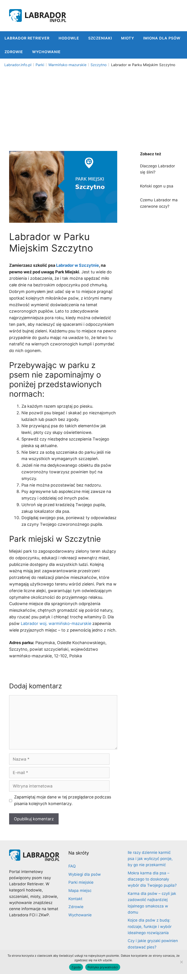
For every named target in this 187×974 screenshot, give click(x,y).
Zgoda (76, 967)
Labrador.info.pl (17, 64)
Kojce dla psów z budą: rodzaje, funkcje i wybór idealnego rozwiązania (149, 926)
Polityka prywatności (103, 967)
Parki (40, 64)
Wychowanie (46, 51)
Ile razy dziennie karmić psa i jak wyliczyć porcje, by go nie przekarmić (150, 858)
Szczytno (99, 64)
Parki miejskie (81, 882)
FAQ (72, 866)
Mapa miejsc (79, 890)
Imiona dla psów (161, 38)
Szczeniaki (100, 38)
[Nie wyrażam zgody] (181, 962)
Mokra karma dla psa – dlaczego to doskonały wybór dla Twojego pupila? (152, 879)
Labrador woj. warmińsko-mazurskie (56, 623)
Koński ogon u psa (156, 186)
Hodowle (69, 38)
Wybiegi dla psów (84, 874)
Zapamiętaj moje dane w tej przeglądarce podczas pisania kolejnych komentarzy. (62, 800)
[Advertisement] (93, 103)
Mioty (127, 38)
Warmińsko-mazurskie (67, 64)
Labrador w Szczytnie (77, 265)
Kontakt (75, 898)
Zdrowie (14, 51)
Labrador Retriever (27, 38)
